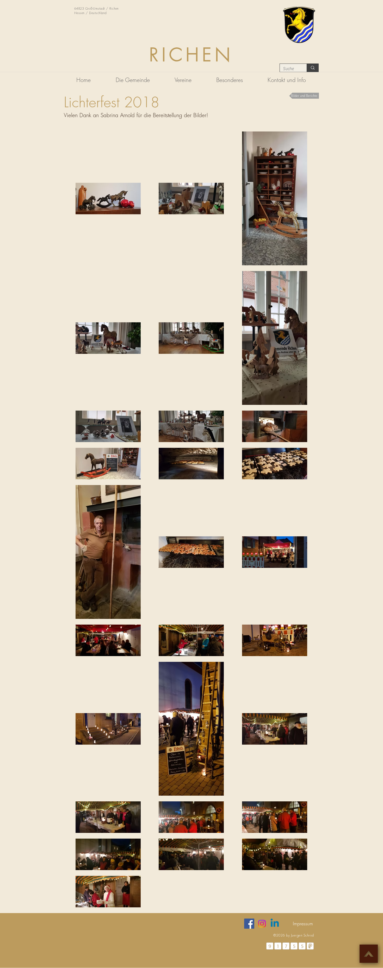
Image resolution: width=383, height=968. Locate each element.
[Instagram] (262, 924)
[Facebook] (249, 924)
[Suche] (312, 68)
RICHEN (191, 55)
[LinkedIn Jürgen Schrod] (275, 924)
